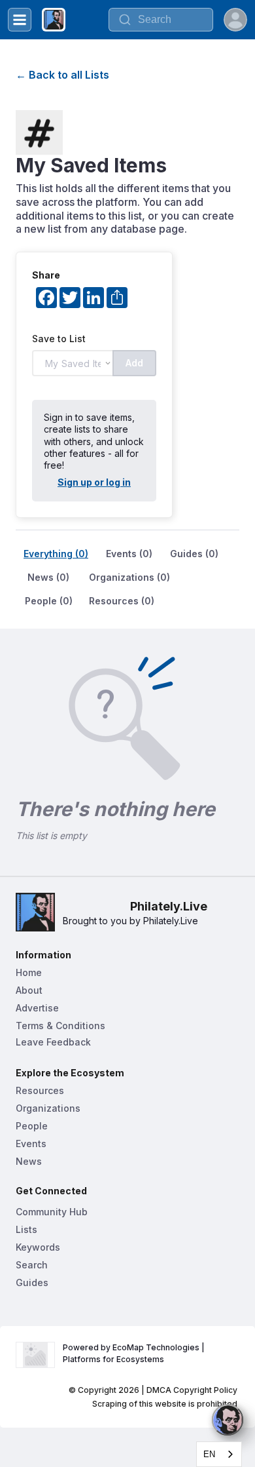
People (32, 1125)
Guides (32, 1282)
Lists (26, 1229)
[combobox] (219, 1454)
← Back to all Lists (62, 74)
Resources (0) (121, 600)
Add (134, 362)
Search (32, 1264)
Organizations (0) (129, 577)
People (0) (49, 600)
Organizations (48, 1108)
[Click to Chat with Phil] (227, 1420)
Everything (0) (56, 553)
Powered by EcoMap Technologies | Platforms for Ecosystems (135, 1353)
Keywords (38, 1247)
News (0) (48, 577)
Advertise (37, 1007)
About (29, 990)
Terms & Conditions (60, 1025)
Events (31, 1143)
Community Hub (52, 1211)
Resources (40, 1090)
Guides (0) (194, 553)
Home (29, 972)
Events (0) (129, 553)
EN (209, 1454)
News (29, 1161)
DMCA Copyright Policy (191, 1390)
